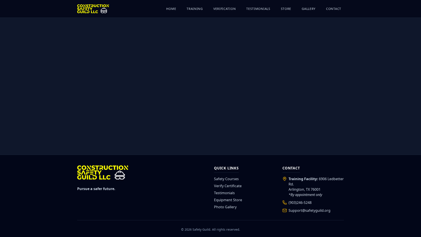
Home (171, 9)
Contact (333, 9)
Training (195, 9)
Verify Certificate (228, 185)
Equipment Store (228, 200)
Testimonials (258, 9)
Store (286, 9)
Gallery (309, 9)
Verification (224, 9)
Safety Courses (226, 178)
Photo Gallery (225, 207)
